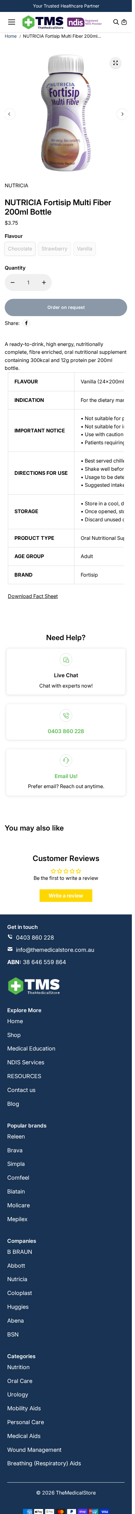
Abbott (16, 1265)
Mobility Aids (24, 1408)
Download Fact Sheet (33, 596)
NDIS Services (25, 1062)
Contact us (21, 1090)
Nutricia (17, 1279)
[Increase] (44, 282)
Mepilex (17, 1219)
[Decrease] (12, 282)
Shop (14, 1035)
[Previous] (10, 114)
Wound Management (34, 1449)
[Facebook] (26, 323)
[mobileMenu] (12, 22)
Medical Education (31, 1048)
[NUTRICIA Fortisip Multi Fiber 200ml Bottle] (115, 63)
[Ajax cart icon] (124, 22)
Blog (13, 1103)
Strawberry (54, 248)
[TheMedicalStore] (43, 22)
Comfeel (18, 1177)
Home (11, 36)
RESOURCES (24, 1076)
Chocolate (20, 248)
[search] (116, 22)
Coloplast (19, 1293)
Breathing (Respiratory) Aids (44, 1463)
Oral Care (19, 1381)
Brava (15, 1150)
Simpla (16, 1163)
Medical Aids (23, 1436)
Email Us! (66, 776)
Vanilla (84, 248)
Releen (16, 1136)
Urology (17, 1394)
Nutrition (18, 1367)
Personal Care (25, 1422)
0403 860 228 (66, 731)
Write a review (66, 895)
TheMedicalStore (76, 1492)
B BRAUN (19, 1251)
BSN (13, 1334)
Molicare (18, 1205)
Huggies (18, 1306)
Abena (15, 1320)
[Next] (122, 114)
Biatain (16, 1191)
